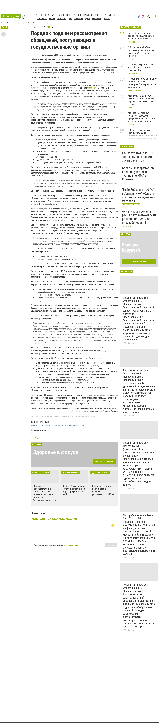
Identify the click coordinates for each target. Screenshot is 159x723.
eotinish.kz (93, 88)
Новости (44, 15)
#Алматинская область (48, 426)
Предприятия (62, 15)
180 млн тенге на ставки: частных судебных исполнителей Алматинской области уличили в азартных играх (142, 136)
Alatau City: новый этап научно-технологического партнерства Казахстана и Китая (141, 100)
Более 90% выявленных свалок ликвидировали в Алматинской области (141, 36)
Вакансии (107, 19)
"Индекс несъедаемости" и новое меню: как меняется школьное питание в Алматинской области (44, 493)
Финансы (113, 15)
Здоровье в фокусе (55, 452)
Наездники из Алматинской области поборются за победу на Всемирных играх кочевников (142, 83)
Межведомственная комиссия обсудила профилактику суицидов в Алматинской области (141, 117)
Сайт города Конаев (40, 422)
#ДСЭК (61, 426)
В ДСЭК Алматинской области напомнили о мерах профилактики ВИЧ (73, 490)
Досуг (70, 19)
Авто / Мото (78, 19)
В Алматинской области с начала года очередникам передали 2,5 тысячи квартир (141, 51)
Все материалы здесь (104, 462)
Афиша (87, 19)
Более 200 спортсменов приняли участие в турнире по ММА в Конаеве (138, 173)
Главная (52, 19)
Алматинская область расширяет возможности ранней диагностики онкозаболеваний (139, 217)
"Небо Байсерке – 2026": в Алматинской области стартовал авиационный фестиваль (138, 195)
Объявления (61, 19)
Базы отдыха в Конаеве (89, 15)
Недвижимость (42, 19)
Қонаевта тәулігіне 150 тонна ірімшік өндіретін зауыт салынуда (138, 156)
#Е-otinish (34, 426)
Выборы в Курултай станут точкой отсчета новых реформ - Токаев (142, 67)
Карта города (96, 19)
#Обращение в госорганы (74, 426)
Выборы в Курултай (132, 247)
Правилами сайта (72, 545)
